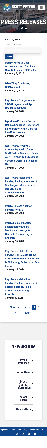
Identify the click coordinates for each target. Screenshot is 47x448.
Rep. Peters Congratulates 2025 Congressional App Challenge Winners (20, 104)
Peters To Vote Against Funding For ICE (18, 207)
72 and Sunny (24, 398)
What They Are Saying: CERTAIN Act (18, 85)
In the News (23, 372)
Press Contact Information (24, 384)
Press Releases (23, 361)
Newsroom (23, 346)
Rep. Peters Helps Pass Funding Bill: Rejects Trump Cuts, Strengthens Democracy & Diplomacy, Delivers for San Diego (22, 259)
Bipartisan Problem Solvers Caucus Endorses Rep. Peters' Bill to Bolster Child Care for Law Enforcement (22, 127)
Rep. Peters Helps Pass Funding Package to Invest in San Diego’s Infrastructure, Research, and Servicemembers (21, 185)
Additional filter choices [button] (24, 50)
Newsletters (23, 409)
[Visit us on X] (23, 434)
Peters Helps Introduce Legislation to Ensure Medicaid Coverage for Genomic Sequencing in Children (18, 230)
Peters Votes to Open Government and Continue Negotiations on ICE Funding (21, 66)
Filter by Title (12, 39)
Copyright (4, 430)
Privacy (13, 430)
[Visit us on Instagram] (17, 434)
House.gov (22, 430)
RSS (43, 430)
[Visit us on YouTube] (35, 434)
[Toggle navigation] (41, 7)
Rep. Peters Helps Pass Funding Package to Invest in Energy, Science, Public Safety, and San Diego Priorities (21, 287)
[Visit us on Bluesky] (29, 434)
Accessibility (35, 430)
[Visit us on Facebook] (11, 434)
